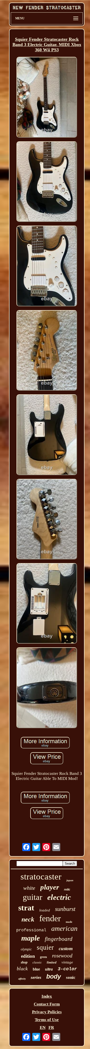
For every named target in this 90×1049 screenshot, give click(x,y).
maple (30, 938)
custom (66, 948)
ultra (49, 969)
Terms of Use (47, 1019)
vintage (67, 962)
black (22, 968)
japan (69, 880)
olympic (26, 949)
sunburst (65, 909)
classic (37, 962)
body (53, 976)
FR (51, 1027)
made (69, 921)
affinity (22, 978)
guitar (32, 897)
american (64, 928)
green (43, 957)
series (36, 977)
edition (28, 956)
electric (59, 897)
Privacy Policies (47, 1012)
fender (50, 918)
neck (28, 919)
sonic (71, 977)
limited (51, 962)
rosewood (62, 956)
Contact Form (47, 1004)
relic (67, 889)
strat (26, 907)
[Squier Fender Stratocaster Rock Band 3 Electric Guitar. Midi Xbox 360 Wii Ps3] (47, 98)
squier (45, 947)
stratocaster (41, 877)
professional (31, 930)
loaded (44, 910)
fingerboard (58, 939)
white (29, 888)
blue (36, 969)
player (49, 887)
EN (43, 1027)
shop (24, 962)
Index (47, 996)
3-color (67, 969)
